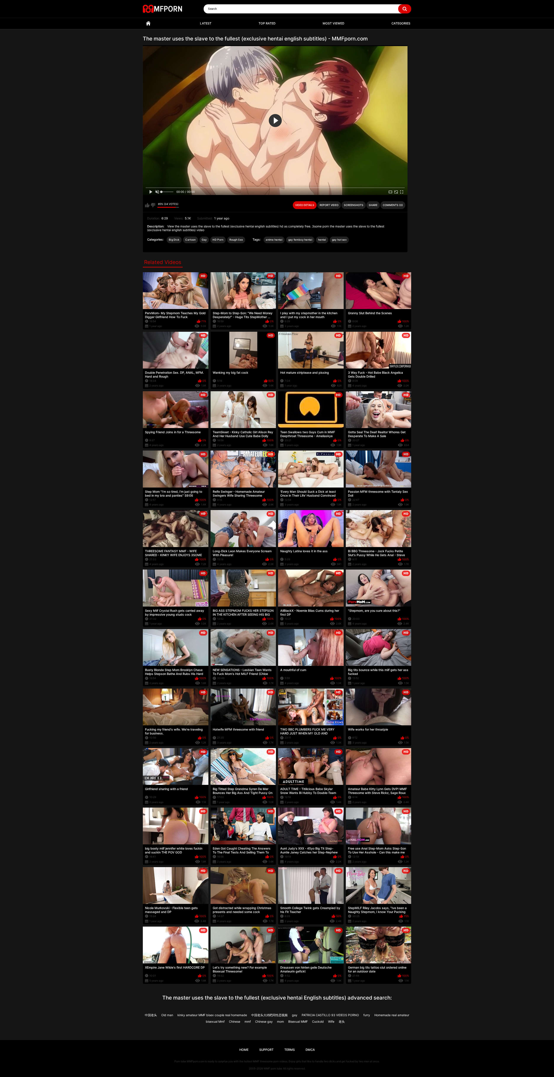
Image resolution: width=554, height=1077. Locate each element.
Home (148, 23)
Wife (331, 1021)
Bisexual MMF (298, 1021)
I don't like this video (153, 205)
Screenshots (353, 205)
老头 (342, 1021)
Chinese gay (264, 1021)
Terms (289, 1049)
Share (373, 205)
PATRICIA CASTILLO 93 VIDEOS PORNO (330, 1015)
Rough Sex (236, 239)
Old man (167, 1015)
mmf (248, 1021)
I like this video (147, 205)
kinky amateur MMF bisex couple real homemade (212, 1015)
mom (280, 1021)
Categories (400, 23)
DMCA (310, 1049)
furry (366, 1015)
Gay (204, 239)
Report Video (329, 205)
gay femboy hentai (300, 239)
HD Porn (218, 239)
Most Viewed (333, 23)
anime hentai (274, 239)
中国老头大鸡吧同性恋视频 (269, 1015)
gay (294, 1015)
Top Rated (267, 23)
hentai (322, 239)
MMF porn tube (273, 1068)
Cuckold (318, 1021)
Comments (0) (393, 205)
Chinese (234, 1021)
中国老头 (151, 1015)
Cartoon (190, 239)
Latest (205, 23)
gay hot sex (339, 239)
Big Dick (174, 239)
